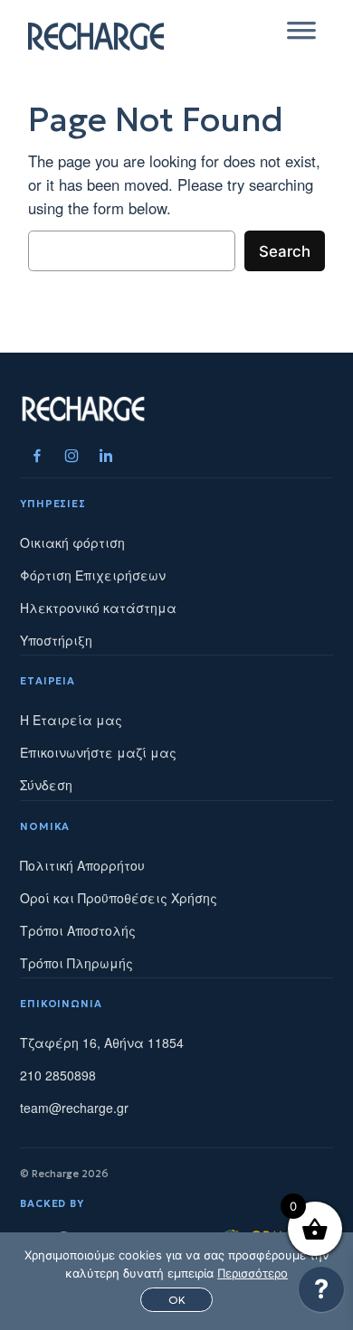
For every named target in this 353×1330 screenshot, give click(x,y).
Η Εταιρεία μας (71, 720)
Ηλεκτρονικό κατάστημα (98, 608)
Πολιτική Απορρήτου (82, 865)
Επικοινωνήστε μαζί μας (98, 752)
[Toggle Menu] (301, 36)
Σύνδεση (46, 785)
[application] (321, 1294)
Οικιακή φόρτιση (72, 542)
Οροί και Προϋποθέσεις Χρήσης (118, 898)
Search (284, 251)
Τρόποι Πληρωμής (76, 963)
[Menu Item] (37, 456)
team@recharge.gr (74, 1108)
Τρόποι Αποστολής (78, 930)
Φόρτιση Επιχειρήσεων (93, 575)
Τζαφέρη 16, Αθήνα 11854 (102, 1042)
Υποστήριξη (56, 640)
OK (177, 1299)
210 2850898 (58, 1075)
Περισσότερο (252, 1273)
